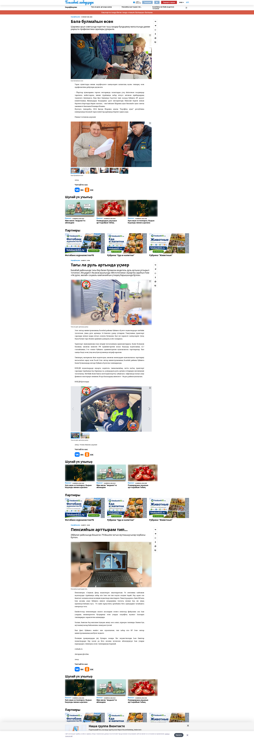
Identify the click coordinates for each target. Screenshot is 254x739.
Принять (179, 735)
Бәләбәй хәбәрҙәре (79, 2)
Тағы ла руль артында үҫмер (101, 7)
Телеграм (147, 2)
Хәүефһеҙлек (71, 7)
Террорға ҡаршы (169, 2)
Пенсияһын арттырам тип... (132, 7)
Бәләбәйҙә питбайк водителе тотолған (163, 7)
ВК (157, 2)
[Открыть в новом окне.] (79, 190)
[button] (149, 144)
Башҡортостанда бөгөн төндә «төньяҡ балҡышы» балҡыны (127, 12)
